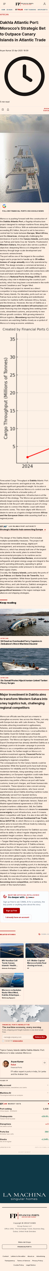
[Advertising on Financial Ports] (3, 526)
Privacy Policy (37, 1261)
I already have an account (17, 917)
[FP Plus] (19, 10)
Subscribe (40, 1037)
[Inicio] (25, 4)
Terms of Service (23, 1261)
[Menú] (4, 3)
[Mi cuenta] (44, 3)
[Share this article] (8, 109)
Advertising (40, 1256)
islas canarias (16, 1053)
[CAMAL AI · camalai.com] (30, 897)
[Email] (44, 1063)
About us (31, 1256)
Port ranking (30, 9)
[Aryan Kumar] (5, 1064)
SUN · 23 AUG (7, 10)
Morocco (27, 1053)
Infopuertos (43, 9)
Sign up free (11, 911)
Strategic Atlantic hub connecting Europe (23, 529)
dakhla (23, 1050)
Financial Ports (33, 754)
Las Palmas (5, 575)
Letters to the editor (18, 1256)
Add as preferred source (24, 208)
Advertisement (24, 1152)
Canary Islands (13, 1050)
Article (46, 110)
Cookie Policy (18, 1265)
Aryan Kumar (5, 50)
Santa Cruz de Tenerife (27, 575)
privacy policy (18, 1041)
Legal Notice (31, 1265)
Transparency (10, 1261)
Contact (6, 1256)
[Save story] (3, 109)
